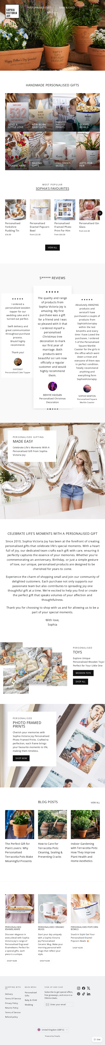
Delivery (9, 994)
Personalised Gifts (39, 7)
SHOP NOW (12, 961)
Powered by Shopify (52, 1036)
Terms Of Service (13, 998)
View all (52, 247)
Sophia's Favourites (52, 188)
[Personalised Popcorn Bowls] (85, 908)
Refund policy (11, 1017)
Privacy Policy (11, 1003)
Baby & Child (67, 7)
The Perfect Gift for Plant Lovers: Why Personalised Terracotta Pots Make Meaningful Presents (19, 852)
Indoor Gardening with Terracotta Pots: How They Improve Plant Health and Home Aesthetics (84, 852)
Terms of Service (12, 1012)
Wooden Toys (83, 673)
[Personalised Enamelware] (19, 908)
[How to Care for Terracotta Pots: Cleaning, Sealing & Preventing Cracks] (52, 824)
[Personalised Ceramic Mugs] (52, 908)
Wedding (52, 12)
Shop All (80, 681)
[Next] (99, 213)
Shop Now (21, 758)
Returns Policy (11, 1007)
